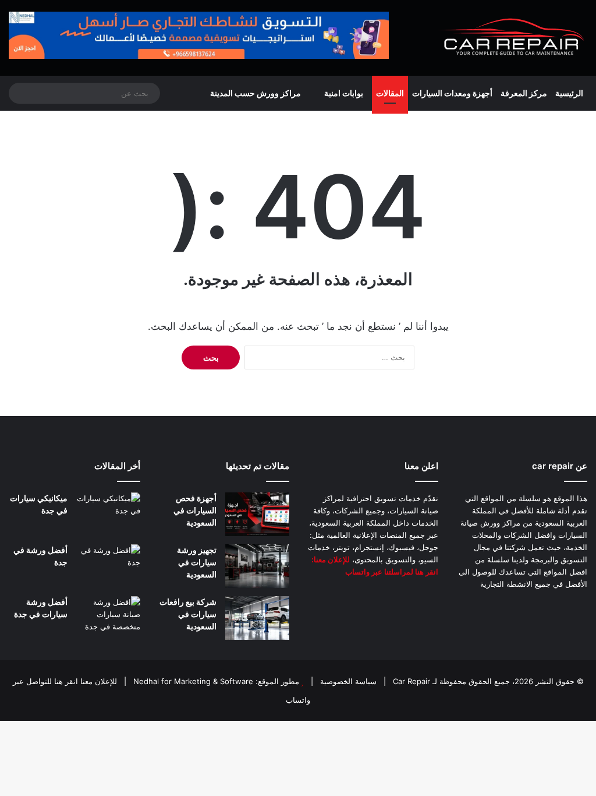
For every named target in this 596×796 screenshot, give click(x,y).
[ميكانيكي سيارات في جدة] (108, 514)
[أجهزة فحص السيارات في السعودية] (257, 514)
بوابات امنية (343, 93)
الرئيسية (569, 93)
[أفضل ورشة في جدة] (108, 566)
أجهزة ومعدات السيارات (452, 93)
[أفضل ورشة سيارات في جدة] (108, 618)
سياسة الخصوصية (347, 681)
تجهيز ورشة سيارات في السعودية (197, 562)
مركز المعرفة (524, 93)
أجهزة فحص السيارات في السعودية (195, 510)
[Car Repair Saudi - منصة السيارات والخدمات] (512, 37)
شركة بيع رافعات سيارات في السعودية (188, 614)
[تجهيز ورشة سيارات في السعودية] (257, 566)
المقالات (390, 93)
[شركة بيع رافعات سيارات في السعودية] (257, 618)
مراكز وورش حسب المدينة (255, 93)
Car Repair (410, 681)
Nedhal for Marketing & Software (192, 681)
